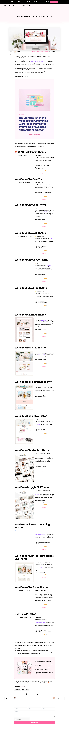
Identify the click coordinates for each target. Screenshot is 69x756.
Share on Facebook (31, 693)
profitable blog (24, 646)
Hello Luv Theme (41, 354)
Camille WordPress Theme (40, 622)
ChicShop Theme (47, 295)
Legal (47, 753)
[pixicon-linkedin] (13, 742)
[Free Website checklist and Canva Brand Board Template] (24, 668)
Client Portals (38, 5)
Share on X (40, 693)
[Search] (67, 5)
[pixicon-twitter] (7, 742)
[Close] (67, 2)
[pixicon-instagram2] (9, 742)
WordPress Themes (25, 689)
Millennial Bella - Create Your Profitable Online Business (19, 6)
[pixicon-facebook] (5, 742)
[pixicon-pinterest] (11, 742)
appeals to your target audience (36, 61)
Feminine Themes (17, 689)
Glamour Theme (44, 320)
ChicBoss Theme (46, 211)
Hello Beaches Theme (44, 388)
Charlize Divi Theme (43, 457)
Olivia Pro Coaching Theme (40, 534)
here (24, 682)
